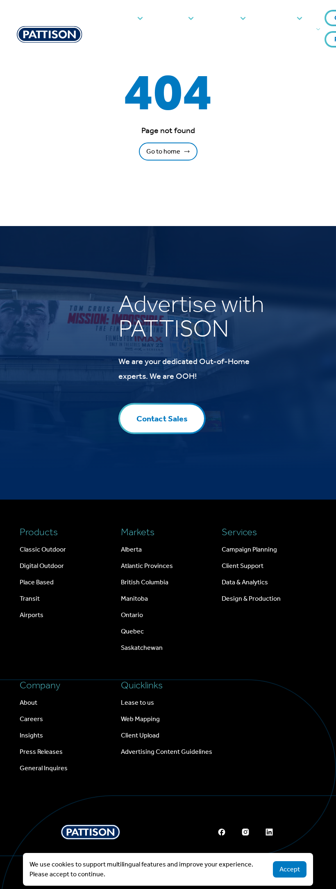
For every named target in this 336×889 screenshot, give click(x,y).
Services (222, 18)
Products (118, 18)
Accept (289, 869)
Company (276, 18)
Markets (171, 18)
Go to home (163, 151)
